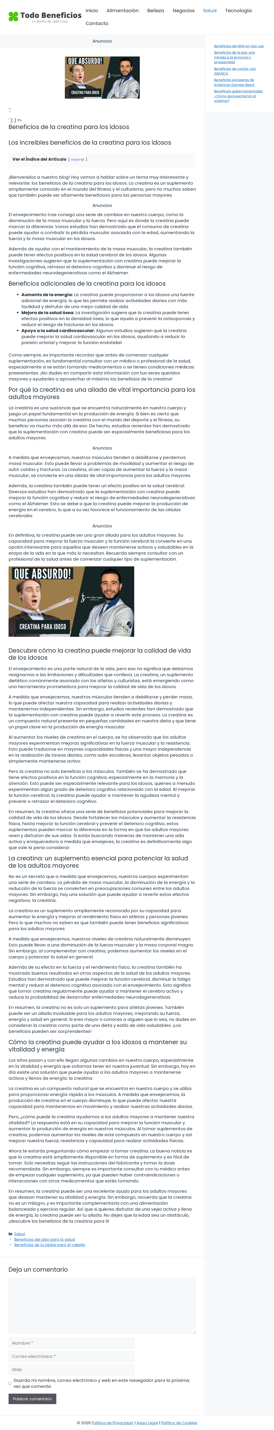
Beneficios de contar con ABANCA (235, 71)
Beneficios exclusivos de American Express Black (234, 82)
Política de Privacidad (112, 1423)
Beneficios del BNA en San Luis (239, 46)
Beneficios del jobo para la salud (44, 1239)
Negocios (184, 10)
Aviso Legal (147, 1423)
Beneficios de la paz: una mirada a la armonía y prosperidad (234, 57)
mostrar (78, 159)
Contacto (97, 23)
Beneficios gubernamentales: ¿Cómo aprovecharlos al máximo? (238, 96)
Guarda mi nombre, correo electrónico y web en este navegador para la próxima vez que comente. (101, 1383)
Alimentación (123, 10)
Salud (210, 10)
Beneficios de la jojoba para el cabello (49, 1244)
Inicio (92, 10)
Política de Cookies (179, 1423)
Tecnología (238, 10)
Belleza (155, 10)
